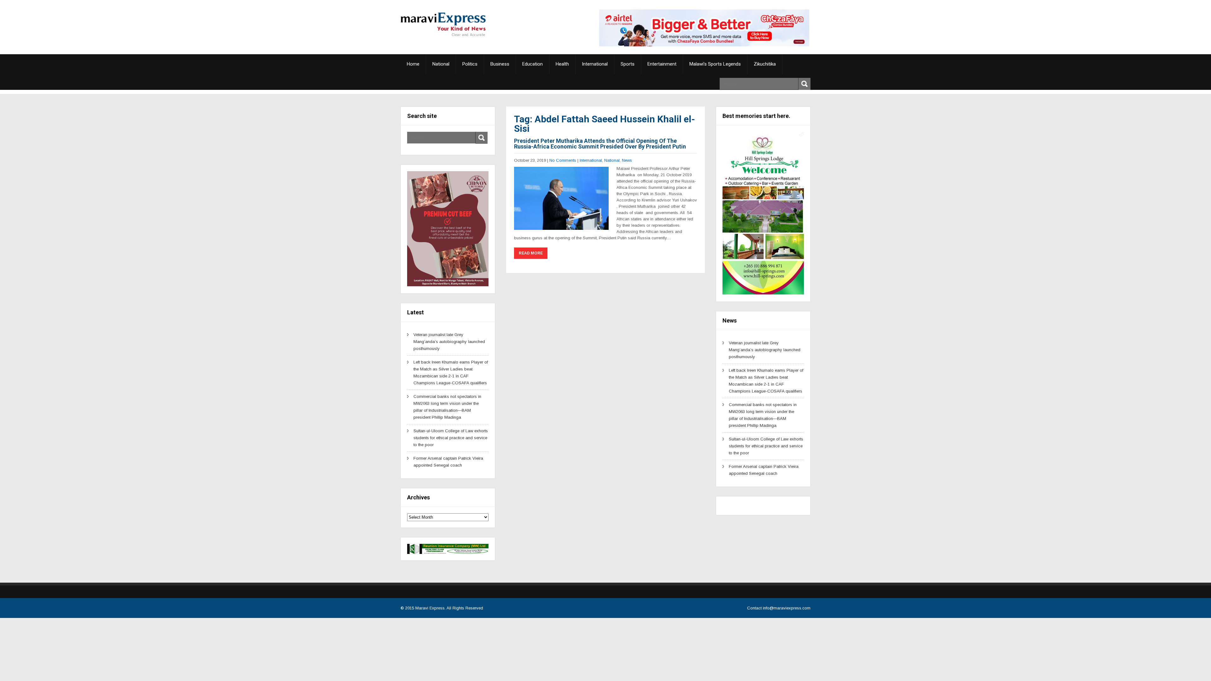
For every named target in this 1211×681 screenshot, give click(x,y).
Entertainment (661, 64)
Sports (628, 64)
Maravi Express (430, 608)
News (627, 160)
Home (413, 64)
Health (562, 64)
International (595, 64)
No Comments (562, 160)
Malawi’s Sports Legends (715, 64)
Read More (531, 253)
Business (499, 64)
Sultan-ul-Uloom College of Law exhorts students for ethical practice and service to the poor (450, 437)
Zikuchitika (765, 64)
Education (532, 64)
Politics (469, 64)
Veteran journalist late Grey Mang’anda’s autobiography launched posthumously (449, 341)
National (440, 64)
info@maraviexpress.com (786, 608)
